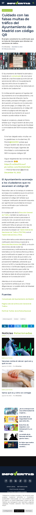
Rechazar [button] (29, 511)
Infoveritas (7, 46)
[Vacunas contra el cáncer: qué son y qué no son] (18, 347)
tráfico (23, 319)
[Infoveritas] (18, 3)
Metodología (22, 486)
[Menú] (3, 3)
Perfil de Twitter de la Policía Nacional (16, 311)
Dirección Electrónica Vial (11, 244)
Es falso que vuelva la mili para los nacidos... (26, 444)
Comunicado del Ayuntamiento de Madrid (18, 299)
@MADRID (14, 142)
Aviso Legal (11, 486)
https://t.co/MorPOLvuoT (15, 164)
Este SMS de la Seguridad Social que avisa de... (25, 419)
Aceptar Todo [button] (19, 511)
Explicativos (7, 10)
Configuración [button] (7, 511)
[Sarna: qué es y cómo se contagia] (18, 378)
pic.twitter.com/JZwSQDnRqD (17, 167)
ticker (16, 319)
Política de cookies (17, 489)
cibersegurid (7, 319)
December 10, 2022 (12, 172)
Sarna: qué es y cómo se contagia (16, 393)
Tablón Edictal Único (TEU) (12, 235)
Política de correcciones (17, 492)
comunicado (16, 76)
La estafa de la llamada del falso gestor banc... (25, 436)
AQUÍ (4, 505)
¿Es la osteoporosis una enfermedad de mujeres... (26, 411)
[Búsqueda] (33, 3)
